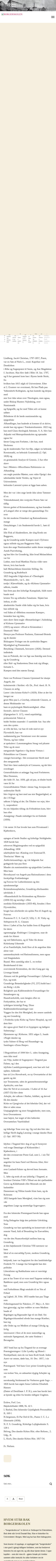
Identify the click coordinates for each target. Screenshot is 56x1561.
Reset (21, 1499)
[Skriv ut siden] (7, 1458)
